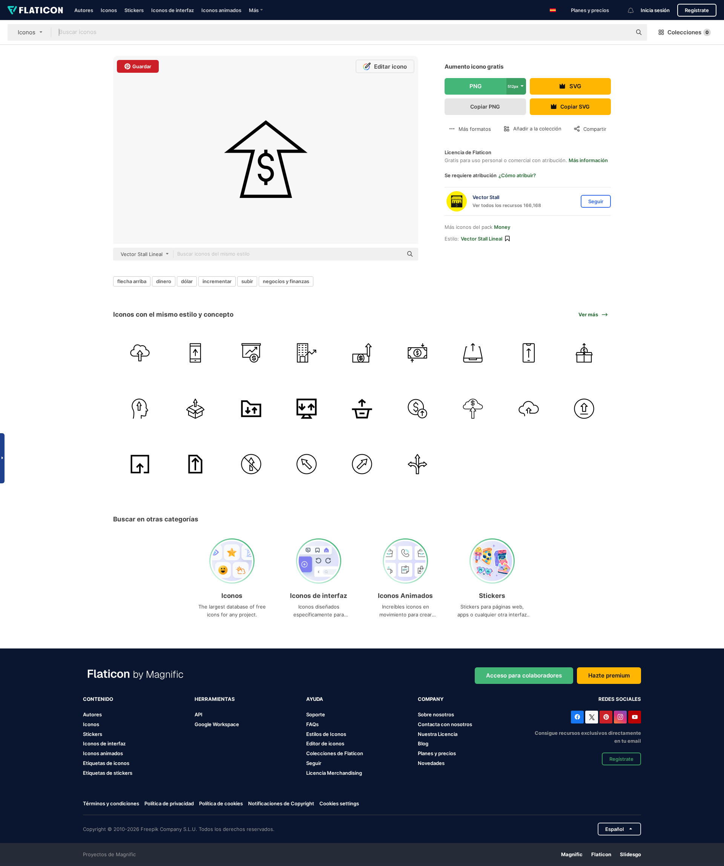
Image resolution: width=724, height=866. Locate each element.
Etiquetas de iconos (106, 763)
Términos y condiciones (111, 803)
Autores (83, 10)
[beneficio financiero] (306, 352)
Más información (588, 160)
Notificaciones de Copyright (281, 803)
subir (247, 281)
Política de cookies (221, 803)
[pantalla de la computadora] (306, 408)
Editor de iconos (325, 743)
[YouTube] (634, 717)
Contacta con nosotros (445, 724)
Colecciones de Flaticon (334, 753)
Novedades (431, 763)
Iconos (109, 10)
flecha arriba (131, 281)
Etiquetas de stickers (107, 773)
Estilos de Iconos (326, 734)
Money (502, 227)
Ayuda (314, 699)
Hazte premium (609, 675)
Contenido (98, 699)
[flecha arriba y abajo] (417, 352)
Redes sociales (619, 699)
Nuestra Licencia (437, 734)
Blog (423, 743)
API (198, 714)
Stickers (134, 10)
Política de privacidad (169, 803)
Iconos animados (221, 10)
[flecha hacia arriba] (528, 352)
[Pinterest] (606, 717)
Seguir (313, 763)
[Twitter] (591, 717)
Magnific (572, 854)
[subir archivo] (195, 352)
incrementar (217, 281)
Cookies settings (339, 803)
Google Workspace (217, 724)
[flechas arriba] (584, 352)
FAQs (312, 724)
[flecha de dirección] (362, 464)
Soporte (315, 714)
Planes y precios (590, 10)
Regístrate (697, 10)
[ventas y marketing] (250, 352)
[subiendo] (140, 352)
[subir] (472, 352)
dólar (187, 281)
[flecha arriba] (362, 352)
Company (430, 699)
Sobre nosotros (436, 714)
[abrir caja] (195, 408)
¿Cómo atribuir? (517, 175)
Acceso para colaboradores (524, 675)
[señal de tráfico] (250, 464)
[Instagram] (620, 717)
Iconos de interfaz (172, 10)
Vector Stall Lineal (481, 239)
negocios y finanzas (286, 281)
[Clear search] (622, 32)
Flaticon (601, 854)
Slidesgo (630, 854)
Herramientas (215, 699)
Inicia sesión (655, 10)
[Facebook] (577, 717)
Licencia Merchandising (334, 773)
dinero (163, 281)
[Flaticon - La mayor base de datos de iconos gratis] (35, 10)
